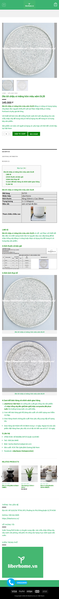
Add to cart (20, 134)
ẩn (24, 168)
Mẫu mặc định (13, 93)
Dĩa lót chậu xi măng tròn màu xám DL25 (19, 172)
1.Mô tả (8, 174)
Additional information (10, 156)
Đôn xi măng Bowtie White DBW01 (47, 486)
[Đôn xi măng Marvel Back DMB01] (10, 474)
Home (4, 93)
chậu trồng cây (12, 406)
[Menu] (3, 4)
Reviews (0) (5, 161)
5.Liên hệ (9, 184)
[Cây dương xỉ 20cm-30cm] (29, 474)
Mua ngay (34, 134)
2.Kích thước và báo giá (15, 177)
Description (6, 151)
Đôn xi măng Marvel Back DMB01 (10, 486)
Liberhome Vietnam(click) (23, 451)
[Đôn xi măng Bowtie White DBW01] (48, 474)
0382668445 (22, 582)
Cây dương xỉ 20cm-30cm (28, 486)
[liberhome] (29, 4)
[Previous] (6, 50)
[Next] (52, 50)
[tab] (29, 151)
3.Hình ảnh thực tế (12, 179)
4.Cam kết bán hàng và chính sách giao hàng (23, 181)
